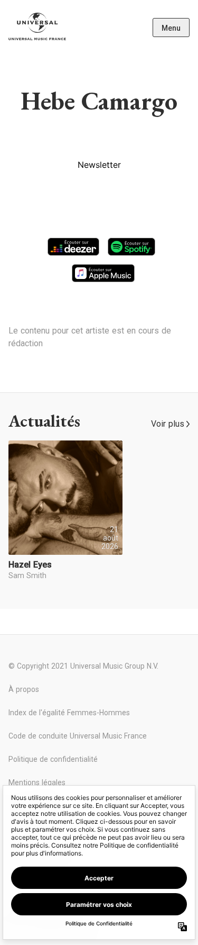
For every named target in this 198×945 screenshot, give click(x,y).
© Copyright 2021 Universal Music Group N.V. (83, 666)
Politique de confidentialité (53, 759)
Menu (171, 28)
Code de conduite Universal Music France (77, 736)
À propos (23, 689)
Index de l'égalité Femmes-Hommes (69, 712)
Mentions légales (36, 782)
